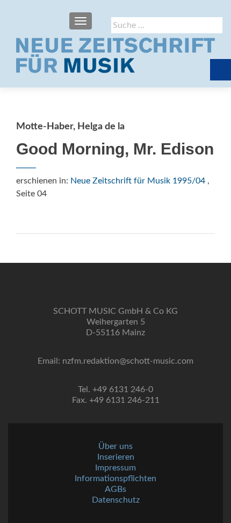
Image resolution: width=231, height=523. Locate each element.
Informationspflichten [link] (115, 478)
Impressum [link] (115, 467)
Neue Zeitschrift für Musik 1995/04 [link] (137, 180)
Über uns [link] (115, 446)
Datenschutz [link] (116, 500)
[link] (115, 55)
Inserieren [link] (115, 457)
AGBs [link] (115, 489)
